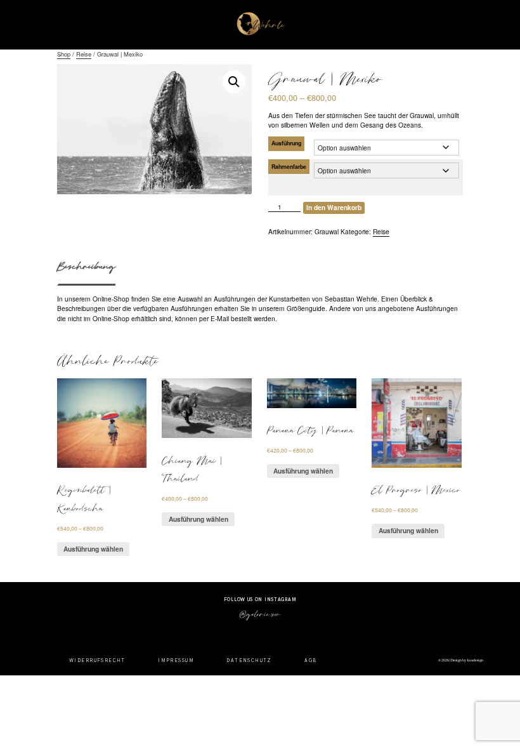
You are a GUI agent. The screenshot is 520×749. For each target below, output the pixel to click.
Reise (83, 54)
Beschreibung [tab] (86, 266)
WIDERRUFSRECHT (97, 660)
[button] (234, 81)
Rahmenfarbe (288, 166)
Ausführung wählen (93, 548)
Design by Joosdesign (466, 660)
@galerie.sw (260, 613)
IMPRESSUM (176, 660)
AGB (310, 660)
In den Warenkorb (333, 207)
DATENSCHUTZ (249, 660)
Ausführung (286, 143)
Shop (63, 54)
